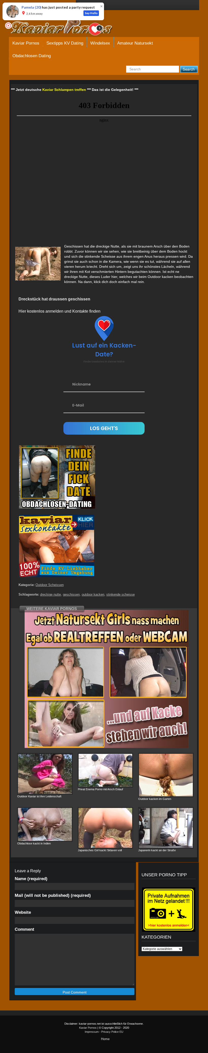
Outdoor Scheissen (50, 585)
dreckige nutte (50, 594)
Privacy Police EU (112, 1031)
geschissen (71, 594)
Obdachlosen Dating (31, 55)
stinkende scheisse (120, 594)
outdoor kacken (93, 594)
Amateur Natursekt (135, 43)
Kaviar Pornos (88, 1027)
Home (105, 1039)
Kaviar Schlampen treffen (64, 90)
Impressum (92, 1031)
